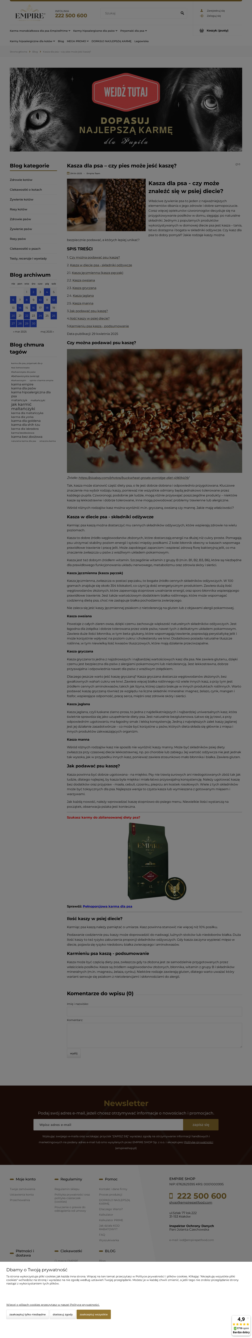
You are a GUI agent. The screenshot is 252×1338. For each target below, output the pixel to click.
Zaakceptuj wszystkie (94, 1314)
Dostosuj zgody (63, 1314)
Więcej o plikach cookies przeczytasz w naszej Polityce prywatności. (53, 1305)
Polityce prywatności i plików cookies (161, 1276)
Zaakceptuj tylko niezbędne (27, 1314)
